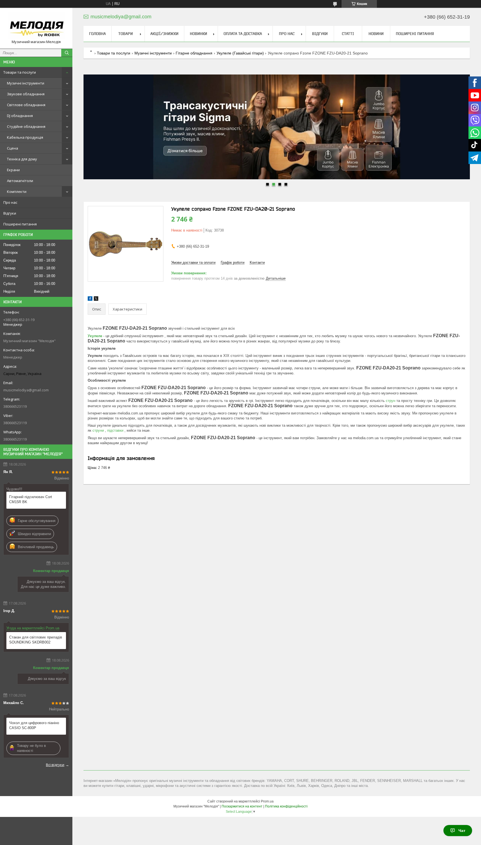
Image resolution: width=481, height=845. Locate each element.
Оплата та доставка (243, 33)
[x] (96, 299)
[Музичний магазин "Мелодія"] (36, 25)
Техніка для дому (22, 158)
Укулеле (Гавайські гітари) (240, 53)
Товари (125, 33)
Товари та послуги (19, 72)
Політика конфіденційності (286, 806)
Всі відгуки (55, 764)
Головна (97, 33)
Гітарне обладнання (194, 53)
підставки (115, 430)
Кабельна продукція (25, 137)
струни (98, 430)
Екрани (13, 169)
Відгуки (9, 213)
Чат (461, 830)
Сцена (12, 148)
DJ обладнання (20, 115)
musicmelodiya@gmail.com (26, 389)
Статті (348, 33)
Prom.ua (267, 801)
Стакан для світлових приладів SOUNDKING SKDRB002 (35, 639)
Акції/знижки (164, 33)
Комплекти (16, 191)
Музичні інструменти (25, 83)
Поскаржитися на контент (242, 806)
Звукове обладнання (26, 93)
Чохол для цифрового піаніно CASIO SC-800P (34, 725)
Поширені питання (20, 224)
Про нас (10, 202)
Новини (376, 33)
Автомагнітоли (20, 180)
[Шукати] (66, 53)
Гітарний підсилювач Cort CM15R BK (30, 499)
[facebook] (90, 299)
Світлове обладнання (26, 104)
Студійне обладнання (26, 126)
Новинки (198, 33)
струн (391, 401)
